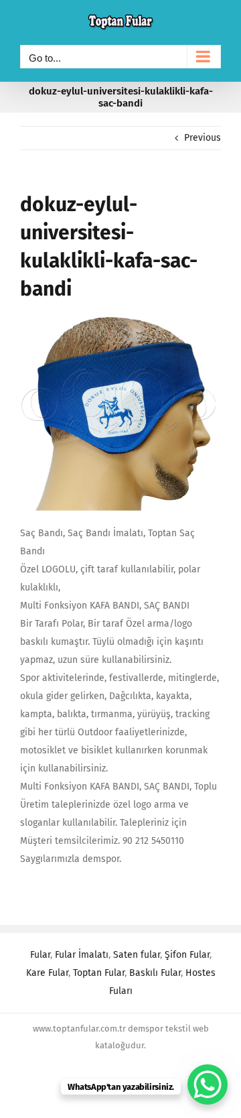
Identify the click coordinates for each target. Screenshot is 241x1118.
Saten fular (136, 954)
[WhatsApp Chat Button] (207, 1084)
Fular (40, 954)
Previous (202, 137)
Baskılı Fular (155, 973)
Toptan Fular (99, 973)
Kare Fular (47, 973)
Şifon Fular (187, 954)
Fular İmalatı (81, 954)
